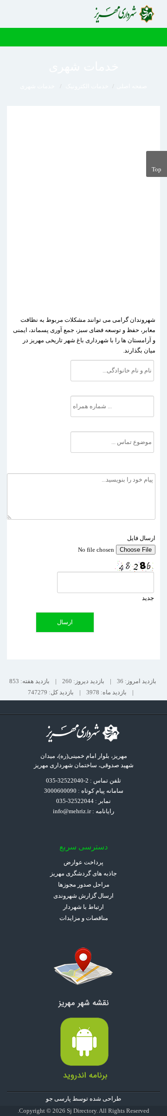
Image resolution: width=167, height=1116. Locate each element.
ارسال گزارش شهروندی (83, 895)
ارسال (65, 622)
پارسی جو (58, 1098)
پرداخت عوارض (83, 862)
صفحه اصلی (131, 86)
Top (156, 169)
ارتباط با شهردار (83, 906)
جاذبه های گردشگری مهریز (83, 873)
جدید (148, 597)
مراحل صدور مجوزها (83, 884)
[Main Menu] (155, 37)
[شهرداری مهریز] (125, 14)
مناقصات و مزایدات (83, 917)
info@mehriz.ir (72, 811)
